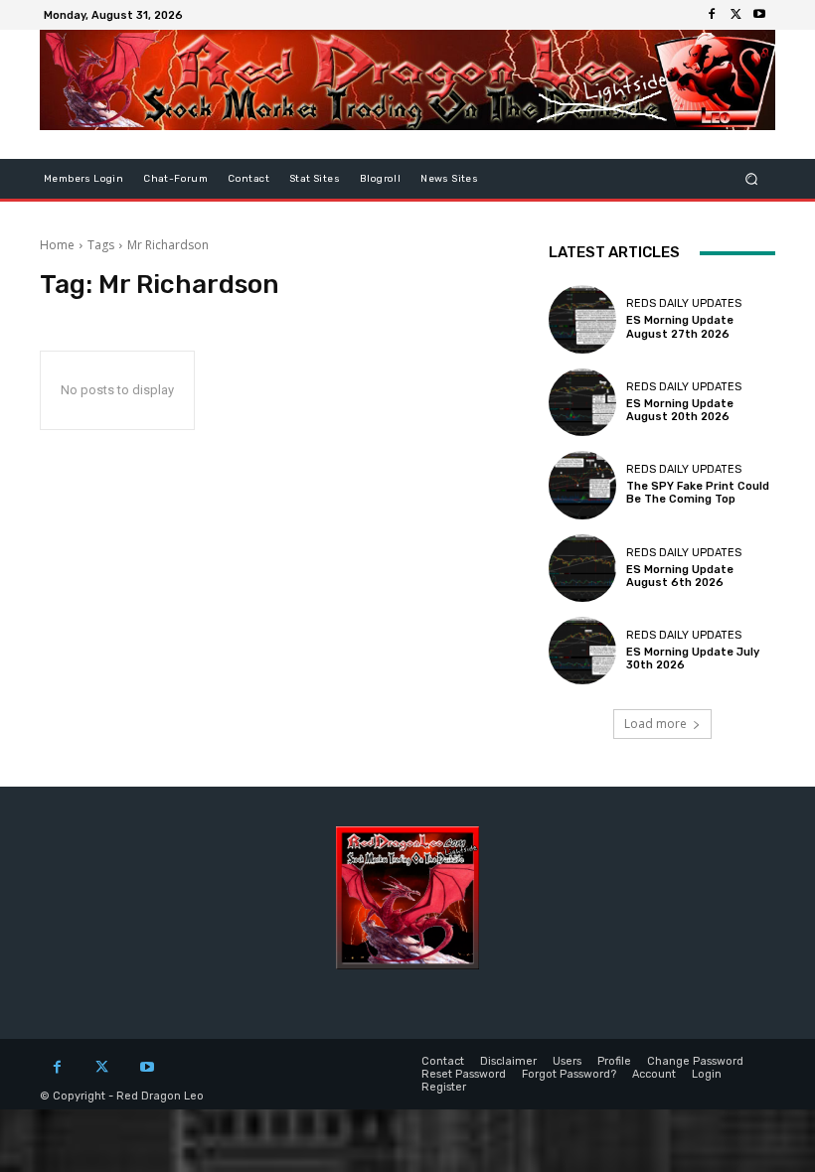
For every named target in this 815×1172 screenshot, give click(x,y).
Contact (248, 179)
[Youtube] (759, 15)
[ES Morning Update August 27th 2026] (582, 319)
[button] (752, 179)
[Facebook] (712, 15)
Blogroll (380, 179)
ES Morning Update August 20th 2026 (680, 410)
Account (654, 1074)
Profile (614, 1061)
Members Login (83, 179)
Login (707, 1074)
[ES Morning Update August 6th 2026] (582, 568)
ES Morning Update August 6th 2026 (680, 576)
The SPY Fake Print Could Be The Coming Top (697, 493)
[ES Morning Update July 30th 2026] (582, 650)
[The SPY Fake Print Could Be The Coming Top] (582, 484)
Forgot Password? (569, 1074)
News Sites (449, 179)
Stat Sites (314, 179)
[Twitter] (735, 15)
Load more (655, 723)
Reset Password (463, 1074)
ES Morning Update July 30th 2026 (692, 658)
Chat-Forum (175, 179)
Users (567, 1061)
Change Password (695, 1061)
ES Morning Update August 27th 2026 (680, 327)
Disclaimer (508, 1061)
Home (57, 244)
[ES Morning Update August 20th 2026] (582, 402)
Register (443, 1087)
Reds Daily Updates (683, 303)
